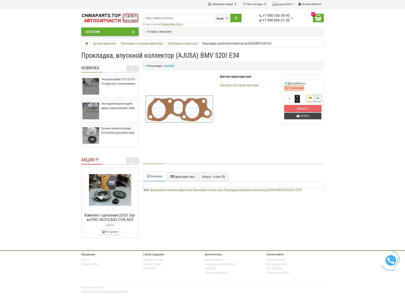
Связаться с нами (153, 260)
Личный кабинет (276, 260)
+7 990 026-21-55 (276, 20)
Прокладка (231, 190)
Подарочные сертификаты (220, 264)
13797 (298, 190)
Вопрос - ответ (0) (213, 177)
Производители (214, 260)
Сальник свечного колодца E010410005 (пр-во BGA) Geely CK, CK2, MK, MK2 (117, 133)
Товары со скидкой (216, 272)
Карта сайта (149, 268)
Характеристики (184, 177)
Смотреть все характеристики (239, 85)
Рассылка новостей (277, 272)
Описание (156, 176)
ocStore (99, 287)
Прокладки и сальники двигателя (171, 190)
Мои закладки (274, 268)
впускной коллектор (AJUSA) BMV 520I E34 (266, 190)
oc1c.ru (85, 260)
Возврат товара (152, 264)
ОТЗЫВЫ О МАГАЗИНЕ (159, 31)
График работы (90, 264)
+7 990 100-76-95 (276, 15)
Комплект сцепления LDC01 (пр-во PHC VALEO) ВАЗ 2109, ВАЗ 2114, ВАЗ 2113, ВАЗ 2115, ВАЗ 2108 (110, 222)
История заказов (276, 264)
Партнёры (210, 268)
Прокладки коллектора (208, 190)
